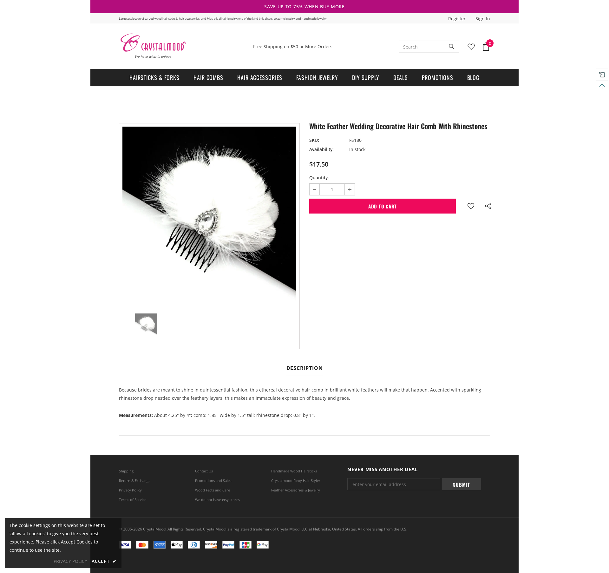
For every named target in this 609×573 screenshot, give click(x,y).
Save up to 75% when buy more (304, 6)
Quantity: (319, 178)
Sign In (482, 19)
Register (457, 19)
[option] (209, 213)
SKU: (314, 140)
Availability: (321, 149)
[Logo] (153, 42)
